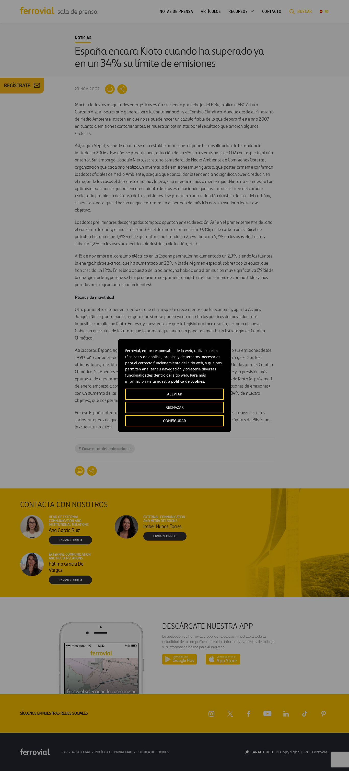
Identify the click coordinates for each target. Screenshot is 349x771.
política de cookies (187, 381)
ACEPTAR (174, 394)
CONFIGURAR (174, 420)
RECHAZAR (175, 407)
